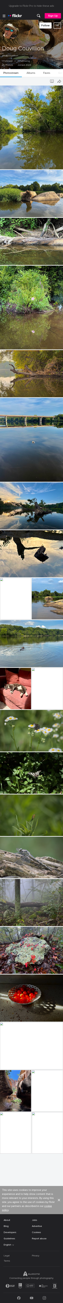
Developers (10, 1232)
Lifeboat (6, 614)
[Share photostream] (59, 81)
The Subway (8, 1106)
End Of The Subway (42, 1106)
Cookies (36, 1232)
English (7, 1244)
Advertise (37, 1226)
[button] (55, 166)
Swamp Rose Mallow (12, 344)
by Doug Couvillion (9, 167)
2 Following (23, 61)
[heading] (15, 16)
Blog (6, 1226)
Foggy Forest (8, 920)
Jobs (34, 1220)
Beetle (4, 830)
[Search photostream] (45, 81)
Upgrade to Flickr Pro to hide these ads (31, 6)
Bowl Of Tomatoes (11, 1016)
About (7, 1220)
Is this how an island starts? (16, 211)
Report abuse (39, 1238)
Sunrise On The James (13, 1064)
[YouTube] (32, 1298)
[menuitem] (39, 15)
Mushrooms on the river (14, 259)
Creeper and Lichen (11, 968)
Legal (7, 1255)
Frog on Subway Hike (9, 1148)
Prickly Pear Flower (41, 1148)
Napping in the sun (10, 704)
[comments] (60, 166)
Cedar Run (39, 704)
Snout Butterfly (9, 746)
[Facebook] (19, 1298)
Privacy (35, 1255)
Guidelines (9, 1238)
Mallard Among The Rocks (42, 614)
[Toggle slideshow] (52, 81)
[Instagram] (44, 1298)
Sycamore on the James (14, 164)
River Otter (7, 661)
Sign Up (53, 15)
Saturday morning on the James (18, 392)
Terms (7, 1260)
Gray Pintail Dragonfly (13, 873)
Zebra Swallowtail (11, 788)
